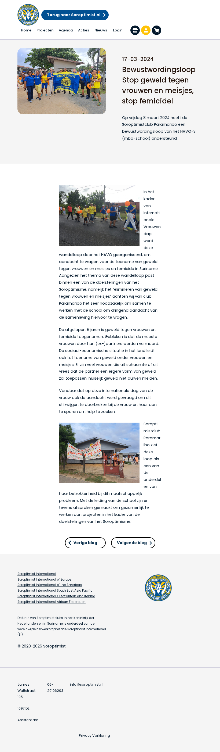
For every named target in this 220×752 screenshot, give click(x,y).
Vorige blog (85, 542)
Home (26, 30)
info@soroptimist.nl (86, 684)
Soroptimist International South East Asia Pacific (54, 590)
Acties (83, 30)
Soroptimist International (36, 574)
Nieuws (100, 30)
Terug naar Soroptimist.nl (73, 14)
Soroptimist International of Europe (44, 579)
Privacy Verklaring (94, 735)
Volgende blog (132, 542)
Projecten (44, 30)
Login (117, 30)
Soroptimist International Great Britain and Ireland (56, 596)
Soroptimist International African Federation (51, 602)
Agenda (66, 30)
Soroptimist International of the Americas (49, 585)
